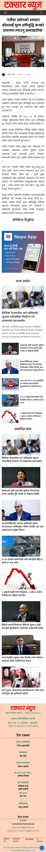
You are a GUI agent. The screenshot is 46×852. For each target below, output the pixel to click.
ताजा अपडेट (23, 281)
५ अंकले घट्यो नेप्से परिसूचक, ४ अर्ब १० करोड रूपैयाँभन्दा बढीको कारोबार (31, 416)
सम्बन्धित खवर (23, 429)
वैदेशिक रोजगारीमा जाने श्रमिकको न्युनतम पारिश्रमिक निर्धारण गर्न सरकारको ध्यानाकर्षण (20, 317)
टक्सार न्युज (11, 74)
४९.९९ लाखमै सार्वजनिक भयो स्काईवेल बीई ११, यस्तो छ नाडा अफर (32, 399)
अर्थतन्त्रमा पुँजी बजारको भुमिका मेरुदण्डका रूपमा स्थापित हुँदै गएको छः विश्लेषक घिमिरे (32, 348)
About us (6, 840)
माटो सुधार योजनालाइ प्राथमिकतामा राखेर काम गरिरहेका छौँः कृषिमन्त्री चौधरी (23, 692)
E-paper (39, 840)
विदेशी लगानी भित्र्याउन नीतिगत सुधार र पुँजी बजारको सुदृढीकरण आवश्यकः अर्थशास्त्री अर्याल (23, 626)
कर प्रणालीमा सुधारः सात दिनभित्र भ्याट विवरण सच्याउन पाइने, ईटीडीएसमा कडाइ (22, 659)
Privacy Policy (16, 840)
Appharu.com (30, 850)
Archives (29, 839)
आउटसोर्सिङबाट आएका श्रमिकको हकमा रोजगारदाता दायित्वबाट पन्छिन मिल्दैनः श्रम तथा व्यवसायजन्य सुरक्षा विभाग (32, 366)
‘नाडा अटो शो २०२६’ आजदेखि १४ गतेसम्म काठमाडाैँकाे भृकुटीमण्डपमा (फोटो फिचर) (31, 383)
